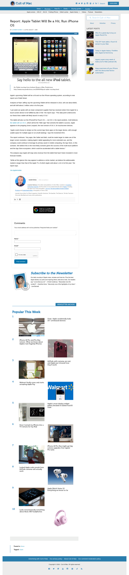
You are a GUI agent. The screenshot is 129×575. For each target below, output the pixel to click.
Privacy (113, 23)
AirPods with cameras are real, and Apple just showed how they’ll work (59, 363)
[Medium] (20, 199)
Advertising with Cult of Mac (38, 559)
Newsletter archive (66, 304)
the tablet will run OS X (18, 123)
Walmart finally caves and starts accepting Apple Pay (31, 383)
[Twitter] (17, 199)
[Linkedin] (15, 199)
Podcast (90, 12)
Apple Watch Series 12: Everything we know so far (57, 489)
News (39, 8)
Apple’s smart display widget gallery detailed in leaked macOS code (60, 405)
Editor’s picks (64, 12)
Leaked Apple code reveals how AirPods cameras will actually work (31, 469)
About (92, 23)
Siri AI (45, 12)
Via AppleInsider (15, 170)
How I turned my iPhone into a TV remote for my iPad (31, 426)
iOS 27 (39, 12)
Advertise (102, 23)
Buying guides (76, 8)
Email (16, 246)
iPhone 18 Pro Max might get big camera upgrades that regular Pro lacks (60, 448)
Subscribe (113, 3)
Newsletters (98, 12)
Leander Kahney (17, 29)
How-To (57, 8)
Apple (65, 186)
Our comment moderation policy (89, 559)
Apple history (74, 12)
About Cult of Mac (70, 559)
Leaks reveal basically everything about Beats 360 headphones (31, 511)
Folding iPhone (53, 12)
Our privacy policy (56, 559)
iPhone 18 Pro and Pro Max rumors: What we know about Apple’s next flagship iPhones (31, 342)
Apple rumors (31, 12)
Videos (84, 12)
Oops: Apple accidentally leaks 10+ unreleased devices (59, 320)
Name (16, 239)
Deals (66, 8)
